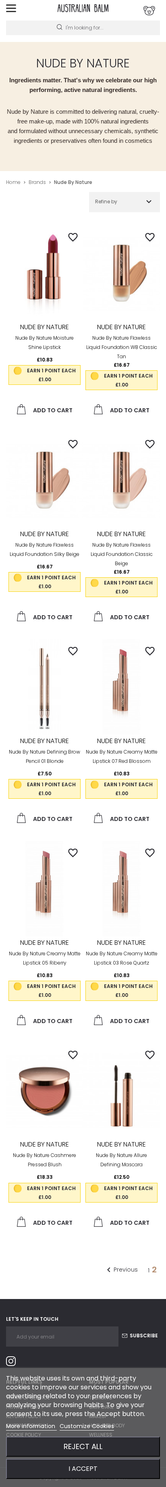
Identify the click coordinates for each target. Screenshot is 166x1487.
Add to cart (52, 410)
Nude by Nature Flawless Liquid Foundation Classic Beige (122, 554)
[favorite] (73, 237)
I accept (83, 1468)
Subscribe (143, 1335)
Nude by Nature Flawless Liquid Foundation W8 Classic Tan (121, 347)
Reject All (83, 1446)
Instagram (14, 1362)
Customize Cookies (87, 1426)
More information (31, 1426)
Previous (121, 1270)
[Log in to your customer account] (149, 10)
